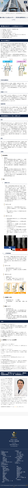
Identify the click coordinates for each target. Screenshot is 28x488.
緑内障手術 (19, 469)
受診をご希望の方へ (19, 457)
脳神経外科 (5, 473)
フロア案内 (19, 453)
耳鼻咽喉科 (5, 478)
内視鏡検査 (19, 479)
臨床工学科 (5, 458)
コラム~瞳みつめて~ (20, 455)
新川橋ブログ (17, 463)
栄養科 (4, 457)
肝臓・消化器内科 (6, 469)
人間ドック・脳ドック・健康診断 (7, 481)
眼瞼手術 (18, 470)
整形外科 (4, 474)
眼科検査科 (5, 460)
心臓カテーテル (20, 476)
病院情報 (17, 450)
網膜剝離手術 (19, 468)
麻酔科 (4, 476)
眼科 (17, 466)
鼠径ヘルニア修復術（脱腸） (21, 478)
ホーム (2, 450)
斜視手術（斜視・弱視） (21, 471)
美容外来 (4, 477)
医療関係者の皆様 (4, 452)
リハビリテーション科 (7, 456)
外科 (3, 471)
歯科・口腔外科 (6, 479)
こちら (15, 406)
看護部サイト (3, 463)
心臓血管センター (6, 470)
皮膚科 (4, 475)
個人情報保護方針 (4, 464)
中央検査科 (5, 459)
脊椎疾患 (18, 474)
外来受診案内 (19, 458)
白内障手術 (19, 467)
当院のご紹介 (19, 452)
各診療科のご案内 (4, 466)
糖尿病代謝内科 (6, 468)
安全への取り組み (20, 454)
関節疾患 (18, 475)
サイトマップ (3, 465)
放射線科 (4, 455)
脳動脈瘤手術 (19, 473)
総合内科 (4, 467)
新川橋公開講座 (20, 456)
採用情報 (3, 453)
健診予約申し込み (20, 460)
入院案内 (18, 459)
